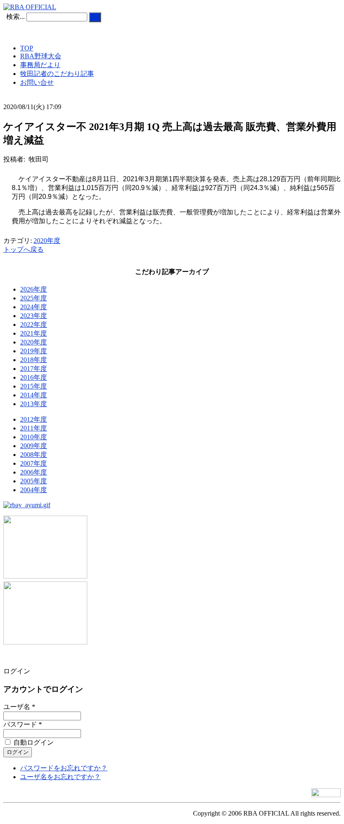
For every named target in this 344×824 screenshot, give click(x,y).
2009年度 (33, 445)
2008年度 (33, 454)
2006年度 (33, 472)
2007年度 (33, 463)
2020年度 (47, 240)
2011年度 (33, 428)
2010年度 (33, 437)
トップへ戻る (23, 249)
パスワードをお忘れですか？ (63, 768)
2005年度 (33, 481)
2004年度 (33, 489)
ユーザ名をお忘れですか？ (60, 776)
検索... (15, 16)
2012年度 (33, 419)
